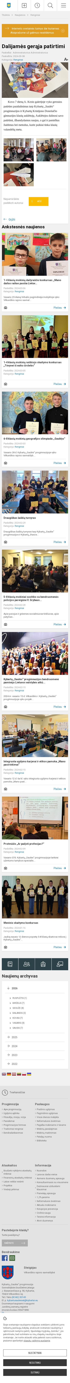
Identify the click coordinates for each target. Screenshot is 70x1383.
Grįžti (12, 219)
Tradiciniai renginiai (13, 1129)
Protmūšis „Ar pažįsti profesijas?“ (24, 843)
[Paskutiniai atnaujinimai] (37, 5)
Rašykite (9, 1243)
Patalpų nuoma (44, 1137)
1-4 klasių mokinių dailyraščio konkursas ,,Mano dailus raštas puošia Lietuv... (32, 282)
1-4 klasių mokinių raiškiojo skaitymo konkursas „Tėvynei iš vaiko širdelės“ (33, 364)
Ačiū (36, 201)
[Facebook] (5, 1258)
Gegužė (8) (18, 1008)
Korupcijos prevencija (47, 1209)
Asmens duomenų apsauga (50, 1178)
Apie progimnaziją (12, 1109)
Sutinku (35, 1372)
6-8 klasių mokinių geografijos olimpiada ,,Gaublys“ (34, 438)
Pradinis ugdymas (46, 1109)
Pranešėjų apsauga (46, 1193)
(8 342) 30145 (19, 1297)
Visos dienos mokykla (48, 1117)
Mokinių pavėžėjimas (47, 1129)
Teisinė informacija (46, 1217)
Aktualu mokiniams (46, 1205)
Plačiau (58, 307)
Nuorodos (41, 1170)
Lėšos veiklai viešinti (14, 1181)
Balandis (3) (19, 1013)
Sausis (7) (18, 1028)
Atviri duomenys (45, 1220)
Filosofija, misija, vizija (15, 1117)
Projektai (8, 1185)
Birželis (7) (19, 1003)
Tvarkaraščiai (17, 1092)
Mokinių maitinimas (46, 1133)
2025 (14, 1037)
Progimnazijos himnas (15, 1125)
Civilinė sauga (44, 1213)
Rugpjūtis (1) (20, 998)
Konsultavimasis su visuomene (52, 1182)
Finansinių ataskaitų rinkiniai (18, 1178)
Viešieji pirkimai (11, 1189)
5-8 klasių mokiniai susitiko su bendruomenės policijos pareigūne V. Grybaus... (31, 598)
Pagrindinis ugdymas (47, 1113)
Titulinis (6, 15)
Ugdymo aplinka (11, 1113)
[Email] (12, 1258)
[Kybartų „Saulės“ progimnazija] (8, 5)
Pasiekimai (9, 1121)
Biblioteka (41, 1140)
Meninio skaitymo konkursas (21, 922)
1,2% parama (43, 1197)
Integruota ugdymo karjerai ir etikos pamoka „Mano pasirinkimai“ (35, 763)
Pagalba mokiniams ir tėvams (51, 1125)
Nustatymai (35, 1353)
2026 (14, 988)
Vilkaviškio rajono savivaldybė (39, 1272)
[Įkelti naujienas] (24, 5)
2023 (14, 1055)
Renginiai (35, 15)
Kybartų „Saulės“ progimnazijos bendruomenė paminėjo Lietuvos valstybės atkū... (31, 681)
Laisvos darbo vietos (47, 1174)
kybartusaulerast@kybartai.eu (22, 1300)
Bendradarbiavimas (13, 1133)
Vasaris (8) (19, 1023)
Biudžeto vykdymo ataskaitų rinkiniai (18, 1172)
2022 (14, 1064)
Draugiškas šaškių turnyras (20, 517)
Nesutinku (35, 1362)
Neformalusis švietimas (48, 1121)
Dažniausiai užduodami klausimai (48, 1188)
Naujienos (20, 15)
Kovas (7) (18, 1018)
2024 (14, 1046)
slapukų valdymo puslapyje (37, 1341)
